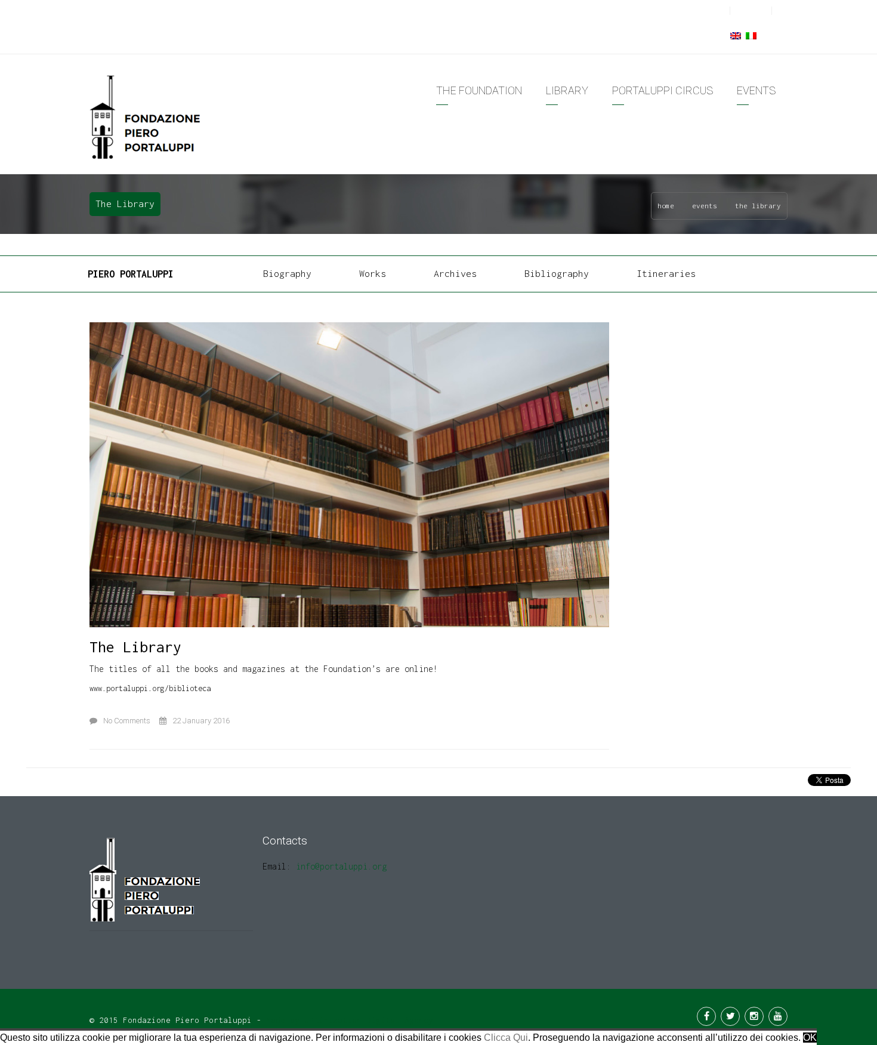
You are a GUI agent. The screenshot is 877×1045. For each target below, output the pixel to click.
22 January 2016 (201, 720)
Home (665, 205)
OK (810, 1037)
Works (372, 273)
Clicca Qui (506, 1037)
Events (704, 205)
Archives (455, 273)
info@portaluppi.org (341, 866)
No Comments (126, 720)
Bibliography (556, 273)
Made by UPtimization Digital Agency (349, 1020)
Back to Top (419, 1016)
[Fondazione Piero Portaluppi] (146, 116)
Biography (287, 273)
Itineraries (666, 273)
